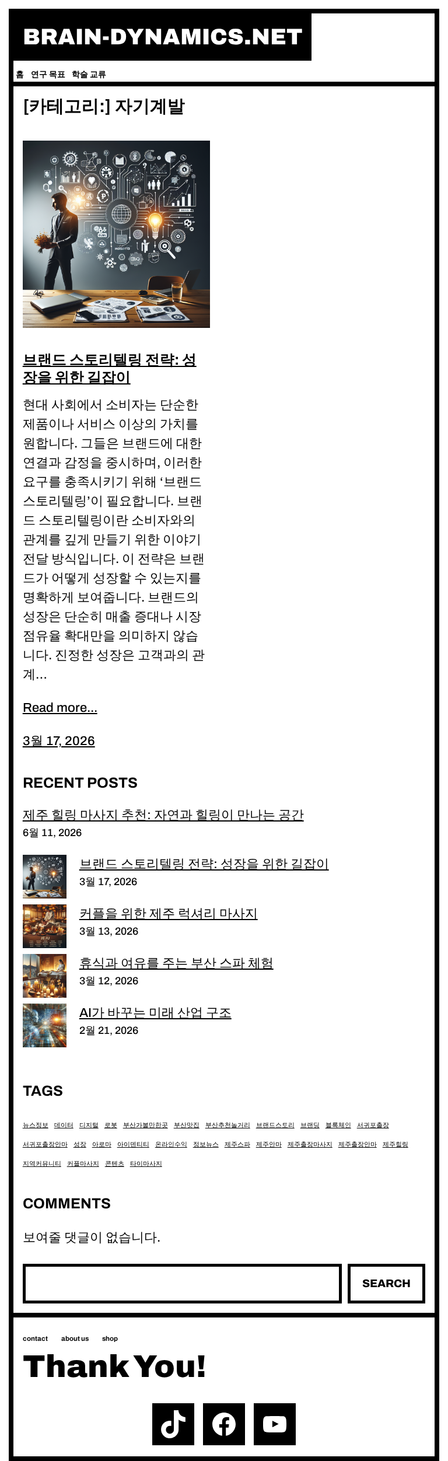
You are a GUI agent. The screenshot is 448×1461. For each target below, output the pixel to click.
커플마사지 (83, 1164)
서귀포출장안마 (45, 1144)
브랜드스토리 (275, 1125)
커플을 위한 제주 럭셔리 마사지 (168, 914)
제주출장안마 (357, 1144)
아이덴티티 (133, 1144)
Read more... (60, 708)
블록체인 (338, 1125)
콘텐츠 (114, 1164)
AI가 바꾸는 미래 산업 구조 (155, 1013)
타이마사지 (146, 1164)
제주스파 (237, 1144)
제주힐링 (395, 1144)
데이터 (64, 1125)
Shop (110, 1338)
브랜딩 (310, 1125)
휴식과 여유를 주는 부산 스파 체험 (176, 963)
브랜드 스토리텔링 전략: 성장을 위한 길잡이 (110, 368)
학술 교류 (89, 74)
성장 (80, 1144)
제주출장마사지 (310, 1144)
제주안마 (269, 1144)
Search (386, 1283)
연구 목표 (48, 74)
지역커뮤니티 (42, 1164)
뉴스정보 (35, 1125)
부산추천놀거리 (227, 1125)
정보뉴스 (206, 1144)
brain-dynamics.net (163, 37)
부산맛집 (187, 1125)
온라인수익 (171, 1144)
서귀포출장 (373, 1125)
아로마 (101, 1144)
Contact (35, 1338)
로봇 (110, 1125)
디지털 (89, 1125)
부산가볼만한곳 (145, 1125)
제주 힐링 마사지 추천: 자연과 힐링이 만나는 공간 (163, 815)
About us (75, 1338)
